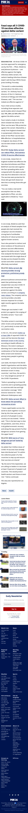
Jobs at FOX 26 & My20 (17, 740)
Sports (15, 674)
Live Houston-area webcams (5, 678)
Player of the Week (17, 692)
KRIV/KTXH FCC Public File (16, 750)
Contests (3, 739)
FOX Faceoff (16, 706)
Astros (14, 676)
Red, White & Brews (16, 702)
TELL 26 (3, 633)
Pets (14, 661)
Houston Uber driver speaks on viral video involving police (9, 521)
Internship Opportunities (16, 743)
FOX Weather (4, 691)
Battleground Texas (4, 721)
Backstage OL (4, 731)
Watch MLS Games (4, 786)
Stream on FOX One (4, 759)
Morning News (16, 650)
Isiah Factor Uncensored (4, 698)
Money (14, 639)
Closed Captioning (17, 752)
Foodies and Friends (16, 712)
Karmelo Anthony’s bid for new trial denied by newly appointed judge (9, 515)
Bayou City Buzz (5, 715)
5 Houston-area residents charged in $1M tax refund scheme (17, 556)
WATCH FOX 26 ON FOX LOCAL (16, 733)
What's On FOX (16, 736)
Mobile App (15, 746)
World (14, 635)
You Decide (15, 637)
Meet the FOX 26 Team (17, 730)
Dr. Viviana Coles (17, 655)
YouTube (3, 641)
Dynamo (15, 683)
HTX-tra (15, 758)
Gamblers (15, 687)
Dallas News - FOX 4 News (5, 654)
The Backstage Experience (4, 734)
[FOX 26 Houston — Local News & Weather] (5, 2)
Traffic (2, 686)
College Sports (16, 681)
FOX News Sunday (17, 641)
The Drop (3, 728)
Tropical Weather (5, 681)
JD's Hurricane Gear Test (4, 683)
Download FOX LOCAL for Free (12, 535)
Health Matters (16, 659)
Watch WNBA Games (4, 783)
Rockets (15, 679)
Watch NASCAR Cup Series (5, 770)
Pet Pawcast (16, 714)
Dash (14, 685)
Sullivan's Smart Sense (16, 643)
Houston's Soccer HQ (17, 718)
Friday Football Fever (16, 689)
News (22, 34)
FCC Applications (17, 754)
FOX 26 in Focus (17, 704)
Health (11, 491)
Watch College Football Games (5, 764)
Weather (4, 674)
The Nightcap (4, 701)
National (15, 634)
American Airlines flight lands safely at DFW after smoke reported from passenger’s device (9, 529)
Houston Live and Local (5, 718)
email (18, 795)
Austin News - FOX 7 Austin (5, 657)
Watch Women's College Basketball (5, 780)
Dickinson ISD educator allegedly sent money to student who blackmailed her (18, 579)
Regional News (4, 650)
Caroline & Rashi (17, 699)
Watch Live (21, 2)
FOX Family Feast (17, 670)
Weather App (4, 688)
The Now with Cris (5, 729)
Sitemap (15, 646)
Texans (14, 678)
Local (14, 630)
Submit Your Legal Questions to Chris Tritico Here (17, 664)
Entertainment (6, 726)
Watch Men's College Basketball (5, 777)
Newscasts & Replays (4, 635)
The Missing (16, 716)
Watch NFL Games (5, 762)
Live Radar (3, 676)
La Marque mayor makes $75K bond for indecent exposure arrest (9, 508)
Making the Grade (17, 653)
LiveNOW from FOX (4, 639)
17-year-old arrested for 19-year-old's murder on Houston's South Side (9, 502)
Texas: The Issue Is (5, 713)
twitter (12, 795)
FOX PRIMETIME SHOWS (5, 737)
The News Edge (5, 702)
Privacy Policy (15, 616)
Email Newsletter (17, 737)
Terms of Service (15, 617)
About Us (16, 726)
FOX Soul (3, 643)
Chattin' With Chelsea (4, 705)
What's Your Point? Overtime (5, 710)
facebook (10, 795)
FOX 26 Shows (5, 696)
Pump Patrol (4, 689)
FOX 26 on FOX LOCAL (5, 631)
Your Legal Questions (15, 667)
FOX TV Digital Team (15, 34)
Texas (14, 632)
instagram (15, 795)
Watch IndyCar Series (4, 774)
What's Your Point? (5, 707)
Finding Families (17, 657)
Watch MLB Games (4, 767)
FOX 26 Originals (16, 696)
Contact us (15, 728)
